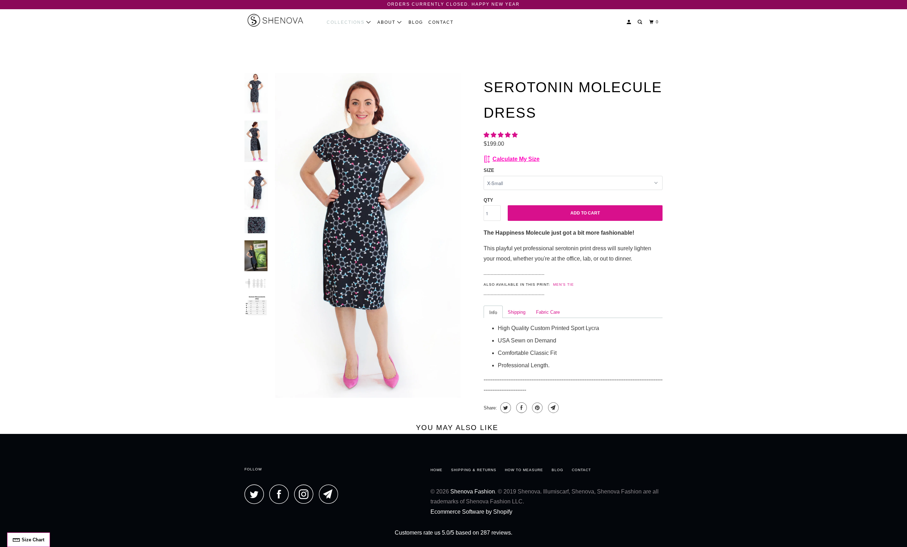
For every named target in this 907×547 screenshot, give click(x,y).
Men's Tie (563, 284)
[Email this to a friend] (552, 407)
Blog (416, 22)
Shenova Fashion (472, 492)
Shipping (516, 312)
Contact (441, 22)
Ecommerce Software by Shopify (471, 512)
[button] (501, 135)
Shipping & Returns (473, 470)
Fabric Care (548, 312)
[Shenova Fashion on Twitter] (256, 494)
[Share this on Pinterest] (536, 407)
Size (489, 170)
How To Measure (524, 470)
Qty (488, 200)
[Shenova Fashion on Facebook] (281, 494)
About (387, 22)
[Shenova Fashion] (280, 20)
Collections (346, 22)
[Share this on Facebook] (520, 407)
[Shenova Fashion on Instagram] (305, 494)
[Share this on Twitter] (504, 407)
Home (436, 470)
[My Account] (629, 22)
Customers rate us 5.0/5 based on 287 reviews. (453, 533)
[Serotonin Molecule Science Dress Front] (368, 235)
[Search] (640, 22)
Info (493, 312)
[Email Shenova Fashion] (330, 494)
